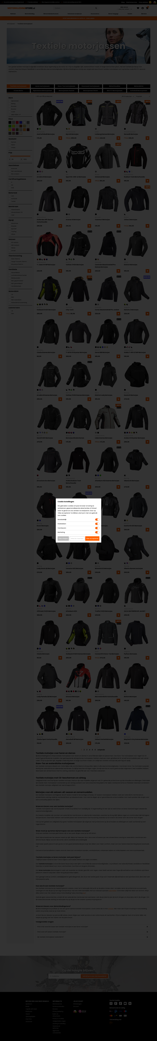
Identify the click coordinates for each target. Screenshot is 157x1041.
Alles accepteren (92, 538)
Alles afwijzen (63, 538)
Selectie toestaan (77, 538)
